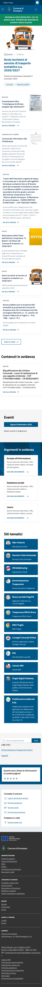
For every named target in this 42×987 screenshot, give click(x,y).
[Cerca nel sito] (36, 9)
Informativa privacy (8, 973)
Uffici (3, 864)
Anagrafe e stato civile (9, 882)
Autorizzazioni (6, 885)
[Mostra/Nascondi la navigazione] (2, 9)
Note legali (5, 975)
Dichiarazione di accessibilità (12, 978)
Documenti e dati (7, 872)
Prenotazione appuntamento (12, 962)
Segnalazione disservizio (10, 965)
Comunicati (5, 907)
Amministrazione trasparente (12, 970)
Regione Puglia (8, 2)
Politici (3, 866)
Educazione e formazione (10, 888)
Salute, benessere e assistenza (13, 893)
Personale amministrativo (11, 869)
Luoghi (3, 920)
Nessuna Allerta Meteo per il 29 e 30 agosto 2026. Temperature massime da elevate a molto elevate (21, 20)
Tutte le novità (10, 342)
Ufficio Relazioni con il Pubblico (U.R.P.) (15, 947)
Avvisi (3, 909)
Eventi (3, 923)
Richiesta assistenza (9, 967)
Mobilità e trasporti (8, 890)
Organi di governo (8, 858)
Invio (36, 740)
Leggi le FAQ (6, 959)
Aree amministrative (9, 861)
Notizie (4, 904)
